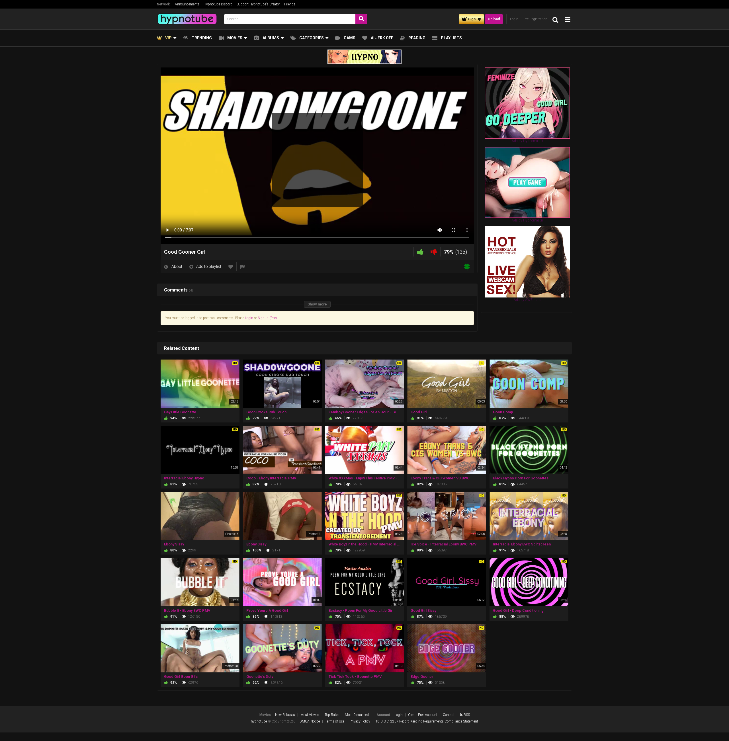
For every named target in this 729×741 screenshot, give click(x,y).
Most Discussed (357, 715)
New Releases (285, 715)
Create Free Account (422, 715)
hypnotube (259, 721)
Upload (494, 19)
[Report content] (242, 266)
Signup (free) (267, 318)
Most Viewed (309, 715)
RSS (467, 715)
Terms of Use (334, 721)
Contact (448, 715)
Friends (289, 4)
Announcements (187, 4)
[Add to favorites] (230, 266)
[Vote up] (420, 251)
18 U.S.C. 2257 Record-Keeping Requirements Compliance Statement (427, 721)
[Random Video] (467, 266)
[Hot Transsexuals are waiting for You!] (527, 262)
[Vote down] (434, 251)
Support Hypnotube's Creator (258, 4)
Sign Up (474, 19)
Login (249, 318)
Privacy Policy (360, 721)
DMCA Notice (310, 721)
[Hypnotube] (189, 19)
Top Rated (332, 715)
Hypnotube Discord (218, 4)
